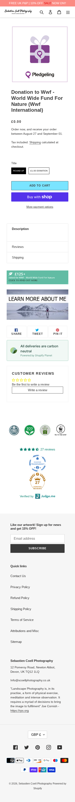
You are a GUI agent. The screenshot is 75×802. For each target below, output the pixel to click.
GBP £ (36, 734)
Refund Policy (19, 598)
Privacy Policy (20, 587)
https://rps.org (19, 710)
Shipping (35, 142)
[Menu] (68, 12)
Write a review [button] (37, 390)
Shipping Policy (20, 609)
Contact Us (18, 576)
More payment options (39, 206)
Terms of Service (22, 620)
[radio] (18, 171)
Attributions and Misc (24, 631)
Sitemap (16, 641)
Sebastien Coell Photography (35, 783)
